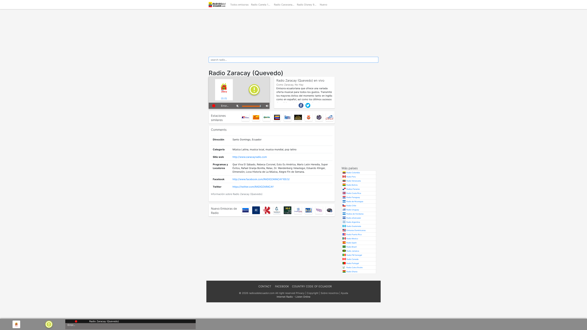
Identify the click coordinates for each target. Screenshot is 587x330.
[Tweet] (307, 105)
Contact (264, 286)
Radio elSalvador (353, 218)
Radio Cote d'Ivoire (354, 267)
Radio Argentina (353, 222)
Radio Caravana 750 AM (285, 4)
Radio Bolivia (352, 185)
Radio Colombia (353, 172)
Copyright (312, 293)
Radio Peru (351, 177)
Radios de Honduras (355, 214)
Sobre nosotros (330, 293)
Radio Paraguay (353, 197)
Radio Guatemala (353, 226)
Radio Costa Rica (353, 193)
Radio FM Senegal (354, 255)
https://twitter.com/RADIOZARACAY (253, 186)
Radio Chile (351, 205)
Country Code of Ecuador (312, 286)
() (222, 98)
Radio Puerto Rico (354, 234)
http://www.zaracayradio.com (250, 156)
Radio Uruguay (352, 210)
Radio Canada (352, 259)
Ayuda (344, 293)
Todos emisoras (239, 4)
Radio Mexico (352, 238)
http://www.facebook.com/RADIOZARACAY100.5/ (261, 179)
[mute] (237, 106)
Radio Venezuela (353, 181)
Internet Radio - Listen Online (293, 296)
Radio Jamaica (352, 251)
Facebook (282, 286)
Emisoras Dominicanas (356, 230)
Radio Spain (351, 243)
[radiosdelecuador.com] (218, 4)
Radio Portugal (352, 263)
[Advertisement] (293, 33)
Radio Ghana (351, 271)
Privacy (300, 293)
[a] (49, 324)
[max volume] (266, 106)
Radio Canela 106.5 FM (262, 4)
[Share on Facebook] (301, 105)
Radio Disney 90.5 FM (308, 4)
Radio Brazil (351, 247)
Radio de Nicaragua (354, 201)
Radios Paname (353, 189)
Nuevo (323, 4)
